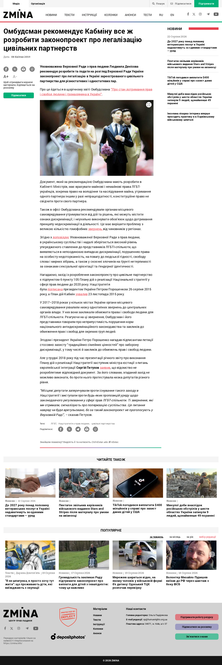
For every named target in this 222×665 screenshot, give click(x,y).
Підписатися (182, 3)
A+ (5, 76)
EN (172, 14)
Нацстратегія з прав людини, (74, 423)
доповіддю (61, 237)
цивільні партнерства (103, 423)
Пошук (160, 3)
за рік (190, 536)
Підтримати (206, 3)
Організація (38, 3)
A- (15, 76)
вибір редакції (207, 536)
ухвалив (82, 294)
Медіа (16, 3)
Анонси (130, 14)
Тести (147, 14)
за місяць (175, 536)
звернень (95, 229)
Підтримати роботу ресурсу (197, 617)
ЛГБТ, (54, 423)
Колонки (110, 14)
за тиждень (156, 536)
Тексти (69, 14)
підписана (55, 289)
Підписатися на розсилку (197, 626)
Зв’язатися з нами (197, 636)
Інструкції (89, 14)
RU (161, 14)
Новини (51, 14)
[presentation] (10, 554)
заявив (105, 367)
